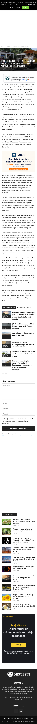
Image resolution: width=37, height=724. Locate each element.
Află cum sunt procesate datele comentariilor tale (17, 436)
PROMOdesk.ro (18, 699)
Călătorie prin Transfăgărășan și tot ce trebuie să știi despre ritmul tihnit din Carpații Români (23, 315)
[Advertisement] (18, 25)
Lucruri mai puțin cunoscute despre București (23, 334)
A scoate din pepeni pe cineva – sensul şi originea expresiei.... (24, 530)
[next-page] (6, 374)
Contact (32, 718)
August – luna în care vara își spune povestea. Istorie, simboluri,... (23, 596)
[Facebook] (16, 711)
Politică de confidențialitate (21, 718)
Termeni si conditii (8, 718)
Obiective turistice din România (20, 46)
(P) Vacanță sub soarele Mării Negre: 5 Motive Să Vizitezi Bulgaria (23, 326)
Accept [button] (25, 7)
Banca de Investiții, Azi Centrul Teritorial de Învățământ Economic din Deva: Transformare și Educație (22, 365)
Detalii (18, 7)
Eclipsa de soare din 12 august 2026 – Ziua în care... (23, 567)
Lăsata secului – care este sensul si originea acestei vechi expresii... (24, 606)
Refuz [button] (11, 7)
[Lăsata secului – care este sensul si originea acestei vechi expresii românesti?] (6, 606)
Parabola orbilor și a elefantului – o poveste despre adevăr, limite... (24, 549)
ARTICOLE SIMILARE (9, 307)
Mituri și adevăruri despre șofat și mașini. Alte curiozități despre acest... (24, 587)
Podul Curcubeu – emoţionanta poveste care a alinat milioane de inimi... (24, 559)
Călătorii (8, 46)
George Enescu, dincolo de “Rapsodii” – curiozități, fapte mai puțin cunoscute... (23, 540)
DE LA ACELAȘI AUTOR (24, 307)
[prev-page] (3, 374)
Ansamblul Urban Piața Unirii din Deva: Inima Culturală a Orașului (23, 354)
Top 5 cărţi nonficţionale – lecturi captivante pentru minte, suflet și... (24, 521)
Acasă (2, 46)
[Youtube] (21, 711)
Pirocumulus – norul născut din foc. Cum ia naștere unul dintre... (24, 577)
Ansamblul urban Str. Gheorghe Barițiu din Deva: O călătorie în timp (23, 344)
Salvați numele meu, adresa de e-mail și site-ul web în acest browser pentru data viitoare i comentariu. (17, 421)
